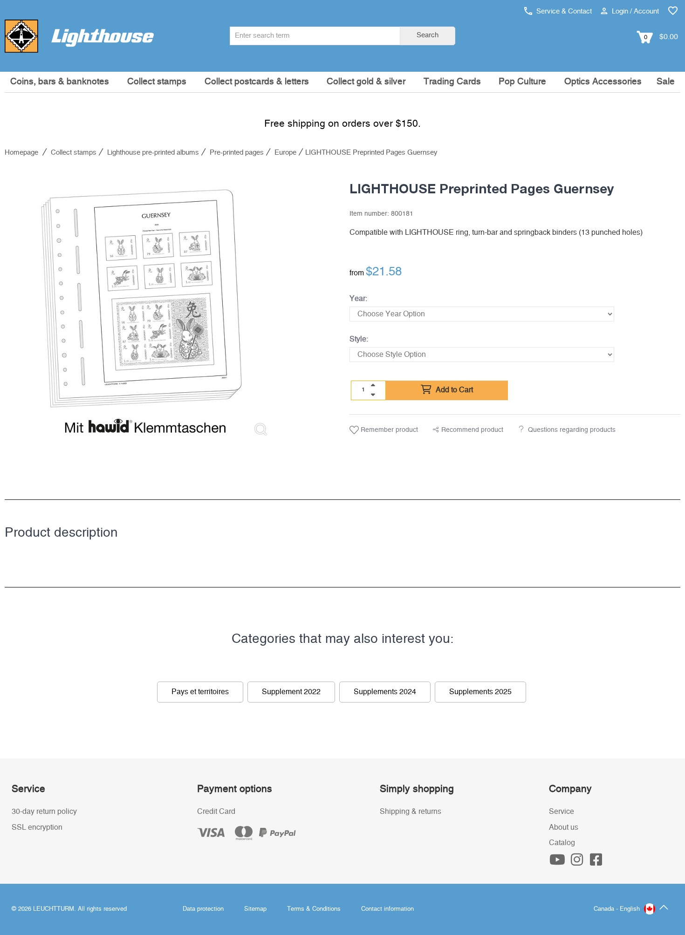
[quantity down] (373, 394)
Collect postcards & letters (257, 81)
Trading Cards (452, 81)
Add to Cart (453, 390)
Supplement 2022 (291, 692)
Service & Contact (563, 11)
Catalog (562, 842)
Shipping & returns (410, 811)
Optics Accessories (603, 81)
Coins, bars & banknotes (59, 81)
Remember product (388, 430)
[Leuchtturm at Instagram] (578, 862)
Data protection (203, 909)
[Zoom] (261, 429)
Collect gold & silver (366, 81)
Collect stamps (156, 81)
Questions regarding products (572, 430)
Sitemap (255, 909)
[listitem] (141, 307)
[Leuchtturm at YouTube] (559, 862)
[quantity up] (373, 385)
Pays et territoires (200, 692)
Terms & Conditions (314, 909)
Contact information (387, 909)
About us (563, 827)
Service (561, 811)
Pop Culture (522, 81)
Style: (358, 339)
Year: (358, 298)
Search (427, 35)
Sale (666, 81)
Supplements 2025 (480, 692)
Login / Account (634, 11)
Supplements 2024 (385, 692)
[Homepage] (79, 36)
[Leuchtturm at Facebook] (596, 862)
